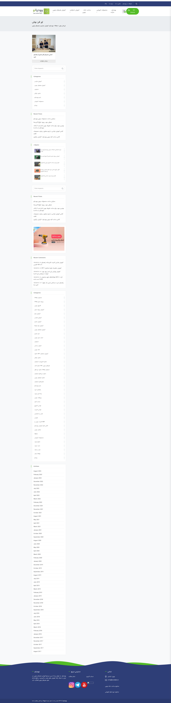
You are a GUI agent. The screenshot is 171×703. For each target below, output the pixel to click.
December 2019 (38, 565)
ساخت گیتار (37, 402)
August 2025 (37, 471)
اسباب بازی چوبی (38, 338)
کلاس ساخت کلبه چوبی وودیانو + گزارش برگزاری (47, 137)
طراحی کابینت (37, 410)
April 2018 (36, 624)
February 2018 (38, 631)
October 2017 (38, 645)
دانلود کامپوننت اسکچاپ (40, 362)
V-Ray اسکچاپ (38, 298)
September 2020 (38, 537)
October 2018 (38, 606)
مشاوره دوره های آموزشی (112, 692)
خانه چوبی (37, 350)
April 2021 (36, 523)
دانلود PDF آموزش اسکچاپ (41, 354)
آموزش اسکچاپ (74, 10)
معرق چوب (37, 442)
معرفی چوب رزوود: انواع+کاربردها (43, 122)
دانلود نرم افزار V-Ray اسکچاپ (41, 370)
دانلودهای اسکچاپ (39, 382)
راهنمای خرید (37, 390)
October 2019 (38, 568)
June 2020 (37, 544)
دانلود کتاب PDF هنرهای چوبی (42, 366)
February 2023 (38, 475)
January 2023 (38, 478)
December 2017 (38, 638)
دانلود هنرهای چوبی (39, 378)
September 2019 (38, 572)
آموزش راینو (37, 314)
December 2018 (38, 600)
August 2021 (37, 516)
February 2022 (38, 502)
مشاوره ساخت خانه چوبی (112, 686)
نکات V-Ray (37, 454)
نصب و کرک (37, 450)
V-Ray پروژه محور (38, 302)
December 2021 (38, 506)
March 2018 (37, 627)
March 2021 (37, 527)
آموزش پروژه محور (39, 310)
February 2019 (38, 593)
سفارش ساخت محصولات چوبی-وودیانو (44, 119)
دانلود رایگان (37, 93)
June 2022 (37, 492)
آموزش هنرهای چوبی (59, 10)
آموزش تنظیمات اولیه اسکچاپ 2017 (51, 268)
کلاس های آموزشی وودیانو (41, 426)
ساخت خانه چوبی (86, 11)
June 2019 (37, 582)
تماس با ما (118, 4)
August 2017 (37, 652)
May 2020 (36, 547)
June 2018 (37, 617)
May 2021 (36, 520)
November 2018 (38, 603)
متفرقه (36, 434)
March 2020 (37, 554)
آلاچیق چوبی (37, 306)
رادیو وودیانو (37, 97)
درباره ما (111, 4)
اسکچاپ (36, 89)
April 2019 (36, 586)
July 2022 (36, 489)
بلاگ (106, 4)
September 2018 (38, 610)
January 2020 (38, 561)
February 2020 (38, 558)
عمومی (36, 418)
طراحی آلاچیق (37, 406)
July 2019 (36, 579)
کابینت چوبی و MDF (39, 422)
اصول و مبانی (37, 346)
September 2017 (38, 648)
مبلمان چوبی (37, 430)
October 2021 (38, 513)
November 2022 (38, 485)
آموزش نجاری (37, 322)
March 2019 (37, 589)
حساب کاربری (90, 677)
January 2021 (38, 530)
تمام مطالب (72, 677)
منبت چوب (37, 446)
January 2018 (38, 634)
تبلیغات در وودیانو (127, 4)
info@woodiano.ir (113, 680)
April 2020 (36, 551)
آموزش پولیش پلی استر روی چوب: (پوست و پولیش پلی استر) (47, 273)
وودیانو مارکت (113, 11)
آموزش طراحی (38, 81)
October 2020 (38, 534)
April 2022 (36, 495)
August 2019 (37, 575)
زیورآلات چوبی (38, 398)
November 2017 (38, 641)
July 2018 (36, 613)
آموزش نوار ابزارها (38, 326)
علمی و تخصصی (38, 414)
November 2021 (38, 509)
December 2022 (38, 482)
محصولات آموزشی (102, 10)
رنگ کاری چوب (38, 394)
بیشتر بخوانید (44, 61)
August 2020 (37, 541)
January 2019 (38, 596)
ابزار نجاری (37, 334)
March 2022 (37, 499)
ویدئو (35, 105)
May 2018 (36, 620)
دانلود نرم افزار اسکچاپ (40, 374)
